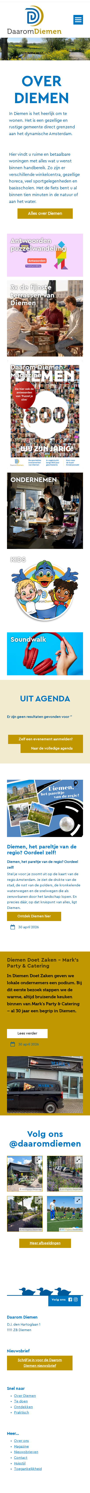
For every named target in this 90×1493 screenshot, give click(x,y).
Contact (20, 1457)
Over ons (21, 1441)
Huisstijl (20, 1463)
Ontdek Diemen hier (34, 916)
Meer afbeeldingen (45, 1243)
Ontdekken (23, 1407)
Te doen (21, 1401)
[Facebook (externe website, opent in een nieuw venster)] (70, 1299)
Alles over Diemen (45, 213)
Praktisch (21, 1412)
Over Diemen (25, 1396)
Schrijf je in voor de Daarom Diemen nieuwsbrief (40, 1363)
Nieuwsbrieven (26, 1452)
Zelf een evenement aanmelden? (46, 739)
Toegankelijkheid (28, 1469)
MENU (78, 20)
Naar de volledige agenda (52, 748)
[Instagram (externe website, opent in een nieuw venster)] (75, 1299)
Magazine (21, 1446)
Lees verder (27, 1033)
